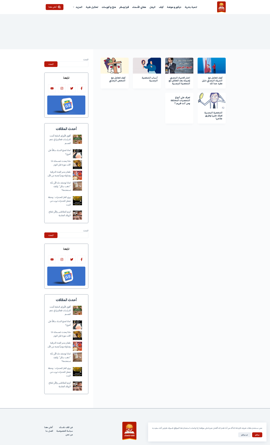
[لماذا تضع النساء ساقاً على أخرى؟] (77, 153)
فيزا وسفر (124, 7)
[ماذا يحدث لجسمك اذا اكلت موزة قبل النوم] (77, 164)
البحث (85, 59)
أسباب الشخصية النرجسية (150, 79)
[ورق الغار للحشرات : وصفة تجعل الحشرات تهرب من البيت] (77, 200)
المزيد (79, 7)
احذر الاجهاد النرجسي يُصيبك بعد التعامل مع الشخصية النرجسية (179, 80)
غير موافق (244, 434)
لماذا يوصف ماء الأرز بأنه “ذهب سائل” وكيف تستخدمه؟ (60, 186)
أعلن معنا (53, 6)
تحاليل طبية (92, 7)
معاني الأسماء (139, 7)
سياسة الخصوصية (64, 431)
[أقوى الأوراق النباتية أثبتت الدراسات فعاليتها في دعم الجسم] (77, 139)
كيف (161, 7)
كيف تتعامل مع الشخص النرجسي (117, 79)
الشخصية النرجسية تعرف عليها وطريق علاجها (213, 115)
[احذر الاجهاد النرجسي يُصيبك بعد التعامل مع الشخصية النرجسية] (179, 66)
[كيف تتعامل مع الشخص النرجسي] (115, 66)
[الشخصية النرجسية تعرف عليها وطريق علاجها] (212, 101)
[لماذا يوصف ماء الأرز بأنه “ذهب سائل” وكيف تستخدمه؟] (77, 186)
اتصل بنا (49, 431)
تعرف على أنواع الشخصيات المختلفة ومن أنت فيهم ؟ (180, 100)
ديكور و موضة (174, 7)
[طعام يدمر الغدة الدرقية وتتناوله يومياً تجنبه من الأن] (77, 175)
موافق (257, 434)
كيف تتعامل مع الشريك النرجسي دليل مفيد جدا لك (212, 80)
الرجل (152, 7)
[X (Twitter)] (72, 88)
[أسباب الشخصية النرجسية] (147, 66)
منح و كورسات (109, 7)
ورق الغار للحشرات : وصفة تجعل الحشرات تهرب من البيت (59, 201)
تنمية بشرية (191, 7)
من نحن (69, 434)
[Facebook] (81, 88)
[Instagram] (62, 88)
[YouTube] (52, 88)
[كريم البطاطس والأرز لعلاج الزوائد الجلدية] (77, 215)
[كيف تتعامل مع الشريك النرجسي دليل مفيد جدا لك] (212, 66)
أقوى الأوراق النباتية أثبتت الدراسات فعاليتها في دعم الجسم (60, 139)
